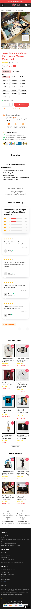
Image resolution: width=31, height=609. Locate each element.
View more (15, 446)
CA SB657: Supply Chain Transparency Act (12, 562)
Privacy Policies (5, 557)
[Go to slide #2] (13, 46)
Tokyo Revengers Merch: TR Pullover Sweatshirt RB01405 (8, 360)
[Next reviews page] (27, 328)
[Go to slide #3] (22, 46)
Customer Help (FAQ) (6, 579)
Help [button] (28, 606)
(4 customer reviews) (14, 62)
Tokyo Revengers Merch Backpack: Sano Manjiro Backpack (8, 473)
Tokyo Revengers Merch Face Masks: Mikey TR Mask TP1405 (23, 360)
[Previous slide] (3, 27)
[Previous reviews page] (19, 328)
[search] (26, 5)
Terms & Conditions (6, 555)
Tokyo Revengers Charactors (14, 10)
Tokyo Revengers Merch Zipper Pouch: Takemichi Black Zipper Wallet (23, 436)
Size (3, 74)
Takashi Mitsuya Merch (17, 191)
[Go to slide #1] (5, 46)
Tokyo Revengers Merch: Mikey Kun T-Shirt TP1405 (8, 410)
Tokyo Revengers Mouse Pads (18, 194)
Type (3, 69)
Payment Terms (5, 572)
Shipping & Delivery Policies (8, 569)
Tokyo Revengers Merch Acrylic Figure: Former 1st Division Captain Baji (23, 473)
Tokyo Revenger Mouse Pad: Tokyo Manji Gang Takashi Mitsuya (8, 497)
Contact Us (4, 576)
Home (2, 10)
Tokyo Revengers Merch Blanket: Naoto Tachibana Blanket (23, 497)
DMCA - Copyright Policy (7, 559)
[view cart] (29, 5)
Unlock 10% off (3, 601)
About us (3, 552)
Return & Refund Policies (7, 574)
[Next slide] (28, 27)
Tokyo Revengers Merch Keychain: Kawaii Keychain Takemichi (8, 436)
